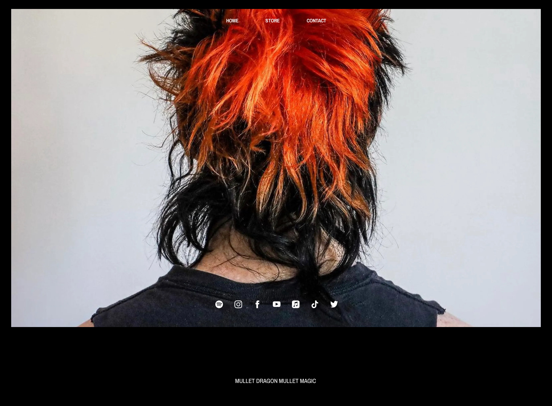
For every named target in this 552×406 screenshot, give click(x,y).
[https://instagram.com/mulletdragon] (238, 304)
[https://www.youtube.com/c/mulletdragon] (276, 304)
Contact (316, 20)
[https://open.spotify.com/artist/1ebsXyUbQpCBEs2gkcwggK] (219, 304)
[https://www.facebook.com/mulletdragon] (257, 304)
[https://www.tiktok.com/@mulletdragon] (315, 304)
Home (232, 20)
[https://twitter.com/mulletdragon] (334, 304)
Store (272, 20)
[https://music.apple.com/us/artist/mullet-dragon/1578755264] (296, 304)
